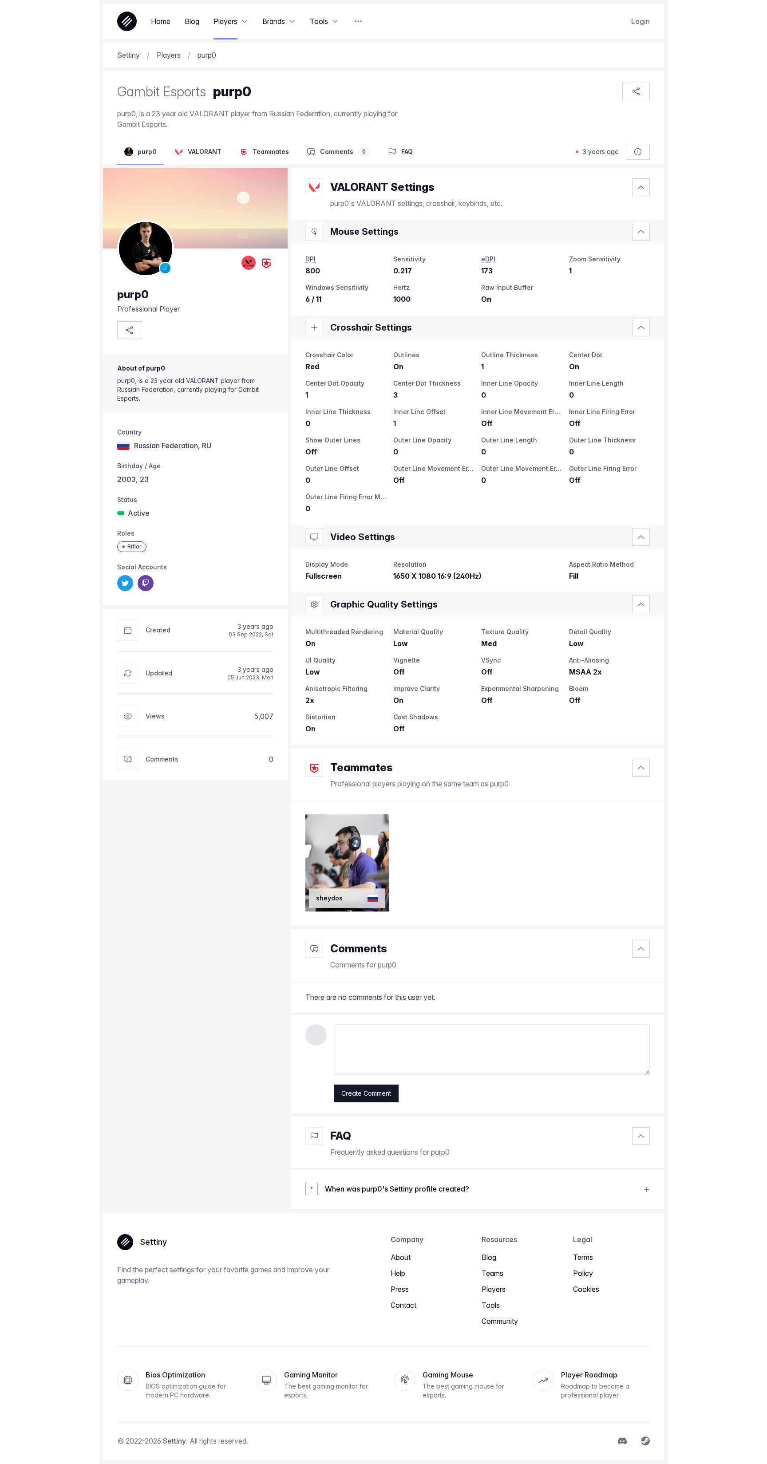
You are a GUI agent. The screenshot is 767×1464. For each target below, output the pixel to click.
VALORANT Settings (382, 187)
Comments (358, 948)
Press (400, 1289)
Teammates (361, 767)
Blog (489, 1257)
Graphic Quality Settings (384, 604)
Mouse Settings (364, 231)
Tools (491, 1305)
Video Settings (362, 537)
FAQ (340, 1135)
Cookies (586, 1289)
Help (398, 1273)
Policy (583, 1273)
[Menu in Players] (244, 21)
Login (640, 21)
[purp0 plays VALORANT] (248, 263)
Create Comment (366, 1093)
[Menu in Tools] (335, 21)
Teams (492, 1273)
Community (500, 1321)
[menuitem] (125, 583)
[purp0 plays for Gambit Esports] (266, 263)
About (401, 1257)
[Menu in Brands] (292, 21)
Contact (403, 1305)
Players (494, 1289)
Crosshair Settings (371, 327)
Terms (583, 1257)
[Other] (358, 21)
